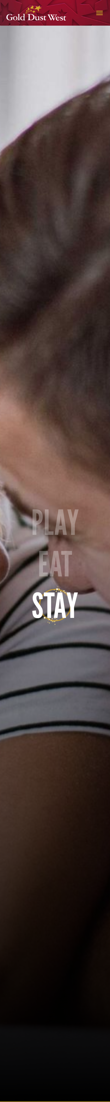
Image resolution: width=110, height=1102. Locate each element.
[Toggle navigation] (99, 13)
